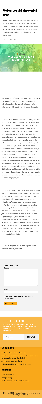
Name (6, 289)
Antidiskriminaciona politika (11, 361)
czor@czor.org (6, 378)
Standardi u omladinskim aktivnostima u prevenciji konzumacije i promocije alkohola (19, 357)
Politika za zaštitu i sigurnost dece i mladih (16, 364)
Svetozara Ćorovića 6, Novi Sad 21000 (15, 381)
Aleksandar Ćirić (24, 395)
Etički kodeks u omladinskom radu (13, 353)
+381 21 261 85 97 (7, 375)
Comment (8, 268)
